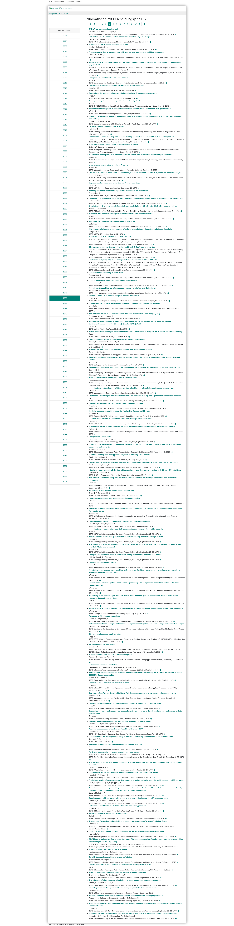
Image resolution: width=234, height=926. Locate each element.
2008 (65, 141)
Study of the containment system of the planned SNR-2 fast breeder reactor (120, 349)
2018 (65, 88)
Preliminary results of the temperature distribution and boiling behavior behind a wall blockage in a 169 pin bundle (137, 780)
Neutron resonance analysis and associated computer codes (114, 498)
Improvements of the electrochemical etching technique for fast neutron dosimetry (123, 772)
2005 (65, 156)
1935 (65, 450)
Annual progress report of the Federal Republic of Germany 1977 (116, 729)
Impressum (70, 1)
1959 (65, 398)
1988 (65, 246)
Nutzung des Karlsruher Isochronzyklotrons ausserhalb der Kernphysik (118, 191)
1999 (65, 188)
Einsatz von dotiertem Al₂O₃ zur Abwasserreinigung (110, 654)
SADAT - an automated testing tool (103, 29)
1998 (65, 193)
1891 (65, 482)
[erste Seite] (94, 24)
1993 (65, 219)
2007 (65, 146)
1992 (65, 225)
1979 (65, 293)
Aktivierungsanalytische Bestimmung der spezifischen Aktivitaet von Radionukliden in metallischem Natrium (134, 367)
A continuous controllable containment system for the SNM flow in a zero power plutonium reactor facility (133, 913)
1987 (65, 251)
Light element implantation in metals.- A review (108, 165)
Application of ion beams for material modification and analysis (115, 744)
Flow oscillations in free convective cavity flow (108, 44)
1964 (65, 372)
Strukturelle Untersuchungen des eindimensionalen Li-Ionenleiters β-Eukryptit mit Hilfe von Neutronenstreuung (135, 332)
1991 (65, 230)
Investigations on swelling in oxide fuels (106, 273)
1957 (65, 408)
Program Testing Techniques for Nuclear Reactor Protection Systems (117, 872)
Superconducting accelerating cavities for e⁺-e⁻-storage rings (114, 183)
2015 (65, 104)
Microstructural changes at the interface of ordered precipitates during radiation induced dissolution (131, 229)
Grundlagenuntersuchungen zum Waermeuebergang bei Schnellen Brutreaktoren (122, 888)
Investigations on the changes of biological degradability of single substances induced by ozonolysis (131, 388)
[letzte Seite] (143, 24)
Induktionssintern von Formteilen (103, 665)
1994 (65, 214)
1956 (65, 414)
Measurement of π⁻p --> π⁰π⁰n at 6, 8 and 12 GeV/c (110, 237)
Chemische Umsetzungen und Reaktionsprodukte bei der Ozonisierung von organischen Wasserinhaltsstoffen (135, 396)
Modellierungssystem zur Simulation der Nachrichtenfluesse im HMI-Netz (119, 411)
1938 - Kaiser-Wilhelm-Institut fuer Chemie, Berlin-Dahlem (113, 378)
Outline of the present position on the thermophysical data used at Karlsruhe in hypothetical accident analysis (135, 173)
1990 (65, 235)
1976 (65, 309)
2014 (65, 109)
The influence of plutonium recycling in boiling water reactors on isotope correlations (125, 880)
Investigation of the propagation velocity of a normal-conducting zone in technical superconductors (131, 737)
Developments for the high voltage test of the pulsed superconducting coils (120, 521)
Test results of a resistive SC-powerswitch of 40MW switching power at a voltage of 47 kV (126, 537)
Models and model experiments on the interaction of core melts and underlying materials (126, 895)
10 (136, 24)
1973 (65, 324)
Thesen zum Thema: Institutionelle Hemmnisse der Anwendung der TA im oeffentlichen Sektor (128, 821)
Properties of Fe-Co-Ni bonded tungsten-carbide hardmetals (114, 296)
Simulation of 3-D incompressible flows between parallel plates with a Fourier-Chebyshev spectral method (133, 206)
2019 (65, 83)
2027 (65, 41)
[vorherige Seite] (98, 24)
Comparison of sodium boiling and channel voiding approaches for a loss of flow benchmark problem (131, 137)
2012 (65, 120)
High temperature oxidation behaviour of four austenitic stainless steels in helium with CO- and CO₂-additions (135, 470)
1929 (65, 477)
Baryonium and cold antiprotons (102, 562)
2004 (65, 162)
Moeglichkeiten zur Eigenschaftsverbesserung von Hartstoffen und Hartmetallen (122, 288)
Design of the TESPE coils (100, 437)
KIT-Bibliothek (59, 1)
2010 (65, 130)
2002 (65, 172)
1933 (65, 461)
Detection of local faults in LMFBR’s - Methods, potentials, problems (117, 806)
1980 (65, 288)
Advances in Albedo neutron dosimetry (105, 616)
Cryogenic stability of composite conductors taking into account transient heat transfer (125, 555)
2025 (65, 51)
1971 (65, 335)
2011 (65, 125)
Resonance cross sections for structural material (109, 683)
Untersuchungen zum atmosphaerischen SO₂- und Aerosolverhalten (117, 339)
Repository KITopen (58, 13)
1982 (65, 277)
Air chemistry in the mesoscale (102, 644)
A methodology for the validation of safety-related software (113, 144)
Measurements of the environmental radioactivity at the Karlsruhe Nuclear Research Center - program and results (136, 608)
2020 (65, 78)
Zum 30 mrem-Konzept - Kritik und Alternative (108, 849)
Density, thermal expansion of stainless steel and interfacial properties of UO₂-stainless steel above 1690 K (133, 462)
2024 (65, 57)
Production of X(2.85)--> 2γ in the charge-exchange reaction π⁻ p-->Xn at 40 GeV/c (123, 260)
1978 (65, 298)
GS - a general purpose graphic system (105, 634)
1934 (65, 456)
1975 (65, 314)
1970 (65, 340)
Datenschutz (80, 1)
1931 (65, 466)
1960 (65, 393)
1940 (65, 429)
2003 (65, 167)
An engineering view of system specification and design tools (115, 101)
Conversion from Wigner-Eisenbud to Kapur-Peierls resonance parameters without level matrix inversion (132, 693)
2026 (65, 46)
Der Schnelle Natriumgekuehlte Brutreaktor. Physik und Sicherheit (116, 85)
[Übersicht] (90, 24)
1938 (65, 435)
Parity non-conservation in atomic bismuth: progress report (114, 752)
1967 (65, 356)
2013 (65, 114)
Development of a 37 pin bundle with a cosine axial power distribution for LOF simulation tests (128, 798)
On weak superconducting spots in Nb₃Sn (106, 126)
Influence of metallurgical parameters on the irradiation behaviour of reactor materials (124, 303)
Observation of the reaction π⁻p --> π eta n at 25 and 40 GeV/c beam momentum (122, 247)
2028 (65, 36)
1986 (65, 256)
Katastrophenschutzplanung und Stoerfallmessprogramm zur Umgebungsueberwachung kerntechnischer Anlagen (136, 624)
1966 (65, 361)
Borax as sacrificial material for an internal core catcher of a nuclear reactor (120, 721)
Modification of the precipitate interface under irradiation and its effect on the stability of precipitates (131, 155)
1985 (65, 261)
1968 (65, 351)
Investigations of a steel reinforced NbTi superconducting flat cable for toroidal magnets (126, 529)
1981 (65, 282)
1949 (65, 424)
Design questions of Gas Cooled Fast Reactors (108, 78)
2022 (65, 67)
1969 (65, 345)
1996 (65, 204)
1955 (65, 419)
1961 (65, 387)
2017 (65, 93)
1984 (65, 267)
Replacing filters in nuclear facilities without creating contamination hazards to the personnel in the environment (136, 198)
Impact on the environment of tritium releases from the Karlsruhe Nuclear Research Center (126, 831)
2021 (65, 72)
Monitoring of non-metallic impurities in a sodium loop (111, 490)
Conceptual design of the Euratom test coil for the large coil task (116, 403)
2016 (65, 99)
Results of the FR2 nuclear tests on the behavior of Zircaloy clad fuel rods (120, 865)
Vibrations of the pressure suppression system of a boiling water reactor (119, 455)
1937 (65, 440)
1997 (65, 198)
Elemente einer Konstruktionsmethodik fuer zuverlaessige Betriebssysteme (120, 419)
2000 (65, 183)
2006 (65, 151)
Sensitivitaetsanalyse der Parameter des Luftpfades (110, 857)
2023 (65, 62)
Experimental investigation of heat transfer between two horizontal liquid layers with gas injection (130, 108)
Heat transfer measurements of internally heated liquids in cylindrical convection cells (125, 703)
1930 (65, 471)
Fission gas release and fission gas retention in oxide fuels (113, 280)
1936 (65, 445)
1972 (65, 330)
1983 (65, 272)
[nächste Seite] (140, 24)
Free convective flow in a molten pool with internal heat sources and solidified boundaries (126, 52)
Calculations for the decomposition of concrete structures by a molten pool (120, 37)
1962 (65, 382)
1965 (65, 366)
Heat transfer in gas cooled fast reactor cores (108, 813)
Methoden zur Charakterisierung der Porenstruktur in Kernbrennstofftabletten (121, 214)
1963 (65, 377)
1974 (65, 319)
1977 (65, 303)
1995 (65, 209)
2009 (65, 135)
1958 (65, 403)
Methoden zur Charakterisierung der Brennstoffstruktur (112, 221)
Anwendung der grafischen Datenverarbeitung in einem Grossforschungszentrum (123, 93)
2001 (65, 177)
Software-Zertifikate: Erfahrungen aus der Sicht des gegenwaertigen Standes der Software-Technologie (132, 426)
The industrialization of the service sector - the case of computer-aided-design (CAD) (124, 314)
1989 (65, 240)
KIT (50, 1)
